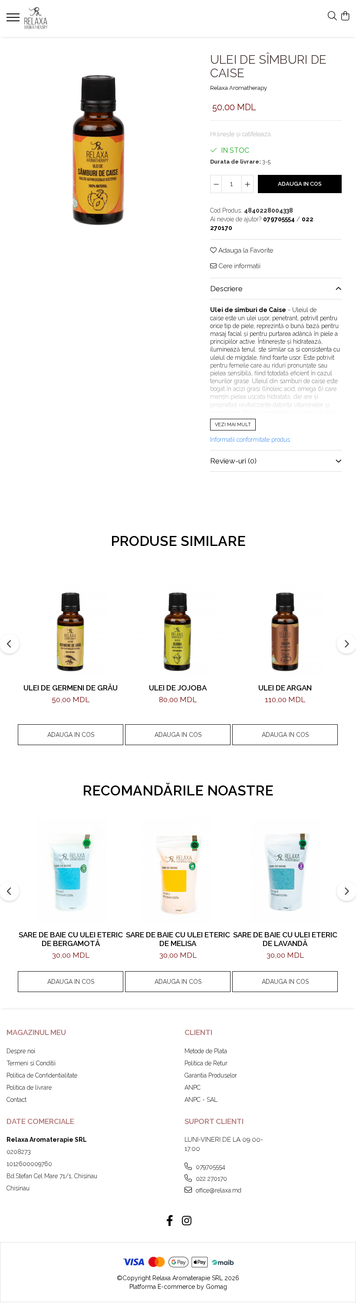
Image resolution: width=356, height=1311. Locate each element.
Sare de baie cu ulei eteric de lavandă (285, 939)
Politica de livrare (29, 1087)
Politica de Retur (206, 1063)
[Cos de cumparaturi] (344, 16)
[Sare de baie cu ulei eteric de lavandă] (285, 871)
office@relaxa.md (217, 1190)
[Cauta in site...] (332, 16)
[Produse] (14, 19)
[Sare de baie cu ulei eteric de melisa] (178, 871)
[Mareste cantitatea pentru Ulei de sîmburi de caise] (247, 184)
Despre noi (21, 1051)
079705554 (209, 1166)
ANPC (193, 1087)
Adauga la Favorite (245, 250)
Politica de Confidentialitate (42, 1075)
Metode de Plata (206, 1051)
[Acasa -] (58, 18)
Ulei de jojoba (178, 687)
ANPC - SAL (201, 1099)
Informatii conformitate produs (250, 439)
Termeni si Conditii (31, 1063)
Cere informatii (238, 266)
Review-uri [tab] (233, 461)
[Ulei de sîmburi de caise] (98, 137)
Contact (16, 1099)
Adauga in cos (300, 184)
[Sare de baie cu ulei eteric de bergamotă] (70, 871)
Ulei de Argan (285, 687)
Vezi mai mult (233, 424)
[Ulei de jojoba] (178, 624)
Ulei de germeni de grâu (70, 687)
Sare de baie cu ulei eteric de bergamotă (71, 939)
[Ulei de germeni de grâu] (70, 624)
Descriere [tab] (226, 288)
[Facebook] (169, 1221)
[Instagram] (186, 1221)
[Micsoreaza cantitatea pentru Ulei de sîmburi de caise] (216, 184)
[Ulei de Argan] (285, 624)
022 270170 (210, 1178)
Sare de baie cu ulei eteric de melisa (178, 939)
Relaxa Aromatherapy (238, 88)
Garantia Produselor (211, 1075)
